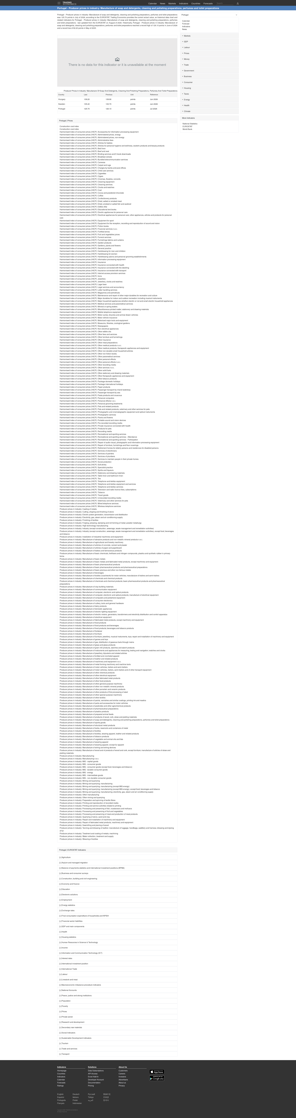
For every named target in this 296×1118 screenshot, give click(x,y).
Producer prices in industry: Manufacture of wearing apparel (84, 742)
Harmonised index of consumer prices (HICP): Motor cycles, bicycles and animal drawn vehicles (99, 315)
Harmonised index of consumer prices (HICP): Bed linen (83, 148)
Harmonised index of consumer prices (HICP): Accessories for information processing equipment (99, 131)
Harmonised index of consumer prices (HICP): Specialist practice (86, 467)
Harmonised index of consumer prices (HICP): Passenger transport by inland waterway (95, 389)
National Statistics (190, 123)
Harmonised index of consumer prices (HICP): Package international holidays (91, 384)
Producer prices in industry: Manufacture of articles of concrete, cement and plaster (93, 545)
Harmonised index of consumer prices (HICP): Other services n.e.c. (87, 367)
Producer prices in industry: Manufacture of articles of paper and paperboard (91, 547)
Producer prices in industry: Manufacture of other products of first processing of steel (94, 692)
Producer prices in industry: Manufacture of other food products (85, 681)
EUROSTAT (101, 22)
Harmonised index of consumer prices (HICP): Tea (80, 478)
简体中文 (107, 1094)
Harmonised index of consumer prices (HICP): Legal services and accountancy (92, 287)
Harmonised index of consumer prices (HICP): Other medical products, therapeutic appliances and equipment (104, 348)
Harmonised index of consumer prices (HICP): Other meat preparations (88, 342)
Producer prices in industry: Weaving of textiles (79, 839)
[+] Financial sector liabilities (70, 921)
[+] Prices (63, 1011)
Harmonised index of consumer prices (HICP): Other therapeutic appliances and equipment (97, 376)
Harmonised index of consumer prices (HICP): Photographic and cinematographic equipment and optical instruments (107, 412)
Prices (186, 53)
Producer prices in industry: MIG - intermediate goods (81, 775)
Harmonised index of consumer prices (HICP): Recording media (86, 431)
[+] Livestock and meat (68, 979)
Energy (186, 99)
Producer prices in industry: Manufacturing (77, 755)
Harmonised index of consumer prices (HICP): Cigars (81, 176)
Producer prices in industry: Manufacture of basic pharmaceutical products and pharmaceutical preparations (103, 567)
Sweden (61, 104)
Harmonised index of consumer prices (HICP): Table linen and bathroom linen (91, 475)
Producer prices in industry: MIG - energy (76, 772)
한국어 (106, 1100)
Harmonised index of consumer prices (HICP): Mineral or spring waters (88, 306)
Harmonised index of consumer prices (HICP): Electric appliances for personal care (94, 212)
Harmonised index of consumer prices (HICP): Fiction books (84, 226)
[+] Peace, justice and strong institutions (75, 995)
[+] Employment (65, 899)
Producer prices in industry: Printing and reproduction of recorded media (89, 803)
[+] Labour (63, 974)
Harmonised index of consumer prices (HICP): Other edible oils (85, 331)
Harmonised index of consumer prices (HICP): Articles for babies (86, 143)
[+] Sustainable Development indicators (75, 1038)
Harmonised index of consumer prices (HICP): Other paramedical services (90, 356)
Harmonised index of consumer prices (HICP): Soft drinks (83, 464)
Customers (123, 1070)
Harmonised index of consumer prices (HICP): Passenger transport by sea (90, 392)
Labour (186, 47)
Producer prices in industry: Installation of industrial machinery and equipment (91, 536)
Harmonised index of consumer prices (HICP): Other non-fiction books (88, 353)
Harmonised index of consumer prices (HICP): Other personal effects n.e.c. (90, 362)
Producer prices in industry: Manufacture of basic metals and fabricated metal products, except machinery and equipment (109, 561)
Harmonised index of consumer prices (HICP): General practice (85, 248)
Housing (187, 88)
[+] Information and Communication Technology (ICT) (80, 953)
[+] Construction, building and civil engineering (78, 878)
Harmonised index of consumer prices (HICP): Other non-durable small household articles (96, 351)
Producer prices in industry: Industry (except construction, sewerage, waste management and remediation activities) (107, 528)
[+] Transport (64, 1054)
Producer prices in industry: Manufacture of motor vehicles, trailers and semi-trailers (94, 667)
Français (60, 1103)
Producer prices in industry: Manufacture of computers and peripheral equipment (92, 597)
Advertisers (123, 1079)
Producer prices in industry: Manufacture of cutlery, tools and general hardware (92, 603)
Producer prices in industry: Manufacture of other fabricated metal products (90, 678)
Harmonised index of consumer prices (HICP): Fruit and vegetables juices (90, 234)
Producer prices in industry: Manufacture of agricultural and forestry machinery (91, 542)
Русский (91, 1094)
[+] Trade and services (68, 1048)
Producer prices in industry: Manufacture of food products (83, 622)
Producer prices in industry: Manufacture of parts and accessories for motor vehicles (94, 703)
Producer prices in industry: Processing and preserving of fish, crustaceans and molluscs (96, 808)
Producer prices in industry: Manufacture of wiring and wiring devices (88, 747)
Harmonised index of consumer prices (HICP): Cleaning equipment (87, 181)
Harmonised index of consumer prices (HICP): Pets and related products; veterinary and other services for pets (105, 409)
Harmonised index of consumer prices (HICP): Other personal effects (88, 359)
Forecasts (61, 1082)
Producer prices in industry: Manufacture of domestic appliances (86, 608)
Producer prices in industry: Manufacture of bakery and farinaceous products (91, 550)
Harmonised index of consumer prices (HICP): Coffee (81, 195)
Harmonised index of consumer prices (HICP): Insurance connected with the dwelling (94, 267)
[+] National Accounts (68, 990)
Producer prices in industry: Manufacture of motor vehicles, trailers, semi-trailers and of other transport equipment (105, 669)
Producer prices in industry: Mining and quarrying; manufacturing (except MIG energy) (94, 786)
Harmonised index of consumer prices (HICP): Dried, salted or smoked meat (91, 201)
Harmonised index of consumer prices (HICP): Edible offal (83, 206)
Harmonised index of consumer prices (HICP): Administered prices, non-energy (92, 137)
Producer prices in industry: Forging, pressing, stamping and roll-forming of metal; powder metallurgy (101, 523)
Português (61, 1100)
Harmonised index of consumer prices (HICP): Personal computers (87, 398)
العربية (90, 1100)
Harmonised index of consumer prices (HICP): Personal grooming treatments (91, 403)
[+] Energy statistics (67, 905)
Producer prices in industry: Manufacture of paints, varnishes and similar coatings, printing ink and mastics (103, 700)
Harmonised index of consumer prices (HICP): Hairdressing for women (88, 253)
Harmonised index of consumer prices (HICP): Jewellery (83, 278)
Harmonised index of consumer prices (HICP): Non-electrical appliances (89, 328)
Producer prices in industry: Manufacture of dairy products (83, 606)
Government (188, 70)
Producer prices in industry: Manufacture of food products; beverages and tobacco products (97, 628)
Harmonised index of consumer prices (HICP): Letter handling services (88, 290)
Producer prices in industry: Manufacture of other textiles (82, 697)
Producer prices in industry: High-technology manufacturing (84, 525)
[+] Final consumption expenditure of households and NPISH (84, 915)
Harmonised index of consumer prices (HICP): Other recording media (88, 364)
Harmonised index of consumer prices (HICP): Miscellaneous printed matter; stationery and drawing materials (104, 309)
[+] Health (63, 931)
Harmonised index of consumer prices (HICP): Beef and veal (84, 151)
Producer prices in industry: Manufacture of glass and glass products (87, 645)
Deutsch (76, 1094)
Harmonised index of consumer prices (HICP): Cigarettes (83, 173)
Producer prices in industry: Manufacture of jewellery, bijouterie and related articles (93, 653)
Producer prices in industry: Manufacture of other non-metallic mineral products (92, 686)
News (184, 29)
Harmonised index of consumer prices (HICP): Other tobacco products (88, 378)
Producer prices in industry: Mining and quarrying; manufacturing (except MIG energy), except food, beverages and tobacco (110, 789)
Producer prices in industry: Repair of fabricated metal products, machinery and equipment (96, 822)
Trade (186, 64)
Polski (75, 1100)
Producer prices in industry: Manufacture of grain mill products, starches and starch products (97, 647)
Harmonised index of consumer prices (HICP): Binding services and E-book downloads (95, 154)
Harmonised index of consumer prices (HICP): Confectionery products (88, 198)
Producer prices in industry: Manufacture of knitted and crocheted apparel (89, 656)
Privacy (122, 1085)
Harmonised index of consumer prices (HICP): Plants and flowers (86, 417)
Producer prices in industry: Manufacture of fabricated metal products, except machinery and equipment (102, 620)
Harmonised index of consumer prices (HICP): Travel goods (84, 495)
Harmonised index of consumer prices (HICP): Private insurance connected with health (95, 425)
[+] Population (65, 1000)
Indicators (186, 26)
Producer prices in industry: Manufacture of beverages (82, 572)
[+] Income (63, 947)
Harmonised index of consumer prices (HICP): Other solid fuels (85, 370)
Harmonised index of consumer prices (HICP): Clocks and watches (87, 187)
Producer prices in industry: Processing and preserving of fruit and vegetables (91, 811)
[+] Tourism (63, 1043)
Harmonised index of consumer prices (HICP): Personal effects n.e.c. (88, 400)
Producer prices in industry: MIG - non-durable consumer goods (85, 778)
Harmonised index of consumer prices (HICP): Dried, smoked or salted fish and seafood (95, 204)
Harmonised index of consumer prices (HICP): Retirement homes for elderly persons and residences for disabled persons (109, 448)
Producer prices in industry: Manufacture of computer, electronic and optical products (94, 592)
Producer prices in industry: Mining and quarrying (80, 780)
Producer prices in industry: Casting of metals (78, 509)
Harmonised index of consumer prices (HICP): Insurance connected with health (92, 265)
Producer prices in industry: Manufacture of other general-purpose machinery (91, 683)
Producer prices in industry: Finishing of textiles (79, 520)
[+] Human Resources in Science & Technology (78, 942)
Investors (122, 1076)
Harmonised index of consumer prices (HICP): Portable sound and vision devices (93, 420)
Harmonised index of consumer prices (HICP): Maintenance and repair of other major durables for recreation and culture (108, 295)
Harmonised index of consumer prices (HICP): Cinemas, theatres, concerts (90, 179)
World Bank (187, 129)
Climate (186, 111)
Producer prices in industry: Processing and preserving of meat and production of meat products (99, 814)
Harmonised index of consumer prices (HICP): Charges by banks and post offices (93, 168)
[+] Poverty (63, 1006)
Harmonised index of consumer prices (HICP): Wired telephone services (89, 503)
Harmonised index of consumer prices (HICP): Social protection (85, 461)
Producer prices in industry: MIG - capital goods (79, 761)
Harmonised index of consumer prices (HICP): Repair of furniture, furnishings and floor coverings (99, 445)
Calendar (186, 21)
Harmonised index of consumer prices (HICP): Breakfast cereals (86, 156)
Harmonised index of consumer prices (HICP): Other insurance (85, 339)
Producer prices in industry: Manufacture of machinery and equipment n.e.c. (90, 661)
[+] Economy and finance (69, 883)
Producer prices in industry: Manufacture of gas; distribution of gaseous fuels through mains (97, 642)
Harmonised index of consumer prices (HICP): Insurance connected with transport (93, 270)
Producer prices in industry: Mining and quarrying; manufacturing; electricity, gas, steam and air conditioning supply (106, 792)
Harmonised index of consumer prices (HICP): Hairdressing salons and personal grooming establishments (103, 256)
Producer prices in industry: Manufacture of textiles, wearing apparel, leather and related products (99, 733)
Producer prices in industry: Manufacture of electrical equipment (86, 617)
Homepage (61, 1070)
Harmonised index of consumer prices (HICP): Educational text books (88, 209)
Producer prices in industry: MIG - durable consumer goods (84, 769)
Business (187, 76)
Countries (61, 1073)
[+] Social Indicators (67, 1032)
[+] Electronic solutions (68, 894)
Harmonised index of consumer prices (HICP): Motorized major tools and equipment (94, 320)
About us (122, 1082)
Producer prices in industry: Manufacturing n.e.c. (79, 758)
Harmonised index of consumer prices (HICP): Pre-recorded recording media (91, 423)
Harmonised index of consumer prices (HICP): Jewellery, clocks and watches (91, 281)
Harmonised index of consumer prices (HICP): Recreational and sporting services (93, 434)
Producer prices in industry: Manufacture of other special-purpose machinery (91, 694)
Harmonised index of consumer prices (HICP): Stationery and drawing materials (92, 473)
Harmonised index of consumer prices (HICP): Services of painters (87, 453)
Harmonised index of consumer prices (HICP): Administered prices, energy (90, 134)
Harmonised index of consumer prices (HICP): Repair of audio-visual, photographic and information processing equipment (109, 442)
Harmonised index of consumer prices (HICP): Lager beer (83, 284)
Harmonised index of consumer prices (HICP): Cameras (82, 162)
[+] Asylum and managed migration (73, 862)
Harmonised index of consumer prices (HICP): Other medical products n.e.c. (91, 345)
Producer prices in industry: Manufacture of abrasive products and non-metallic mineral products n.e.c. (101, 539)
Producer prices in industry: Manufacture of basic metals (82, 559)
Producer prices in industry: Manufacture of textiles (80, 731)
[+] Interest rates (65, 958)
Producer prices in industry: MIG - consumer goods (80, 764)
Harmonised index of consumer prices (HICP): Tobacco (82, 492)
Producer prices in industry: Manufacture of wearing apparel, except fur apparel (92, 744)
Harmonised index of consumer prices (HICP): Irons (81, 276)
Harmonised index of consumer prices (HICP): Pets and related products (89, 406)
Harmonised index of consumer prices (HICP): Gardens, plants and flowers (90, 245)
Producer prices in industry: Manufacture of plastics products (84, 711)
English (60, 1094)
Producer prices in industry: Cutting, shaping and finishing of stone (87, 511)
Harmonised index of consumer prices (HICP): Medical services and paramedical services (96, 303)
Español (60, 1097)
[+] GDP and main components (71, 926)
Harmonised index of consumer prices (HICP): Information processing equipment (92, 259)
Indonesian (77, 1103)
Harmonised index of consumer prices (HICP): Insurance (83, 262)
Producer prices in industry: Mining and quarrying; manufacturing (86, 783)
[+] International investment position (73, 963)
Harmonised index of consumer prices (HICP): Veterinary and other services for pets (94, 500)
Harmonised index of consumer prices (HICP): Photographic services (88, 414)
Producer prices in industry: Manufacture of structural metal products (87, 725)
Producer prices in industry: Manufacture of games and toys (84, 639)
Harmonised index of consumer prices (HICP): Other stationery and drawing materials (94, 373)
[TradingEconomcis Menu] (59, 3)
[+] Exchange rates (66, 910)
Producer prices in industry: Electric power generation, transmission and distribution (94, 514)
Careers (122, 1073)
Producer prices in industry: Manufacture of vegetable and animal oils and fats (91, 739)
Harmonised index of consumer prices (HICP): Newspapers (84, 326)
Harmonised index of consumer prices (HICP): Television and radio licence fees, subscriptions (98, 489)
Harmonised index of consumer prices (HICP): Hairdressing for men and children (92, 251)
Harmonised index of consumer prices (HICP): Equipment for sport (87, 220)
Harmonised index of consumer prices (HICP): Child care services (86, 170)
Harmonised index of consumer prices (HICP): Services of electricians (88, 450)
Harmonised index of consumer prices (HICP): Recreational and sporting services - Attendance (98, 437)
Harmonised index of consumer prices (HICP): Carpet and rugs (85, 165)
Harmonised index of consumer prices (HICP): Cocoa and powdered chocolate (92, 192)
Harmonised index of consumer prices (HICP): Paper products (85, 387)
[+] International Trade (68, 969)
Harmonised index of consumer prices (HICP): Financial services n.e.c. (88, 229)
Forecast (185, 23)
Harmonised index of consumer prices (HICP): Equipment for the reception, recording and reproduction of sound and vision (110, 223)
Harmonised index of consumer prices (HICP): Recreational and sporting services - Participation (99, 439)
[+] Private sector (66, 1016)
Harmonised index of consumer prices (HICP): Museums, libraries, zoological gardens (95, 323)
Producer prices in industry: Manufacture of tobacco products (84, 736)
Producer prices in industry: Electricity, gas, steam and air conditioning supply (91, 517)
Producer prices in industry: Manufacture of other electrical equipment (88, 675)
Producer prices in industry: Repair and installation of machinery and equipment (92, 819)
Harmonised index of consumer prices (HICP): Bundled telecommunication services (94, 159)
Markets (186, 35)
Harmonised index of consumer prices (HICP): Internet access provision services (92, 273)
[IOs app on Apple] (156, 1071)
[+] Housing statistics (67, 937)
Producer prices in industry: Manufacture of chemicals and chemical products (91, 578)
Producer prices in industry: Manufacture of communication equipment (88, 589)
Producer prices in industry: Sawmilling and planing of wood (84, 825)
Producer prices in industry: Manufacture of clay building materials (86, 586)
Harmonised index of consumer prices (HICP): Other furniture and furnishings (91, 337)
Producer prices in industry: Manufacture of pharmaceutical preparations (89, 708)
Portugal (61, 108)
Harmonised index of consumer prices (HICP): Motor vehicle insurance (88, 317)
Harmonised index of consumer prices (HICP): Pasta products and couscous (91, 395)
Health (186, 105)
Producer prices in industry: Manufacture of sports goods (83, 722)
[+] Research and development (71, 1022)
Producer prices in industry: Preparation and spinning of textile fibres (87, 800)
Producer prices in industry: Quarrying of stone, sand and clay (85, 816)
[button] (237, 3)
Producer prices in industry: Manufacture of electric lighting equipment (88, 611)
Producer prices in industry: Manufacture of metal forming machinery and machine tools (95, 664)
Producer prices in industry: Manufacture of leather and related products (89, 658)
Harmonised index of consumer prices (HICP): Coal (81, 190)
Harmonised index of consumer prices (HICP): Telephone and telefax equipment (92, 481)
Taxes (186, 93)
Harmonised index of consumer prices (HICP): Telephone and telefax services (91, 486)
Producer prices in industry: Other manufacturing (79, 794)
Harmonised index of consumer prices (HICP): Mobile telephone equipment (90, 312)
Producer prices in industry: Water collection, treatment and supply (87, 836)
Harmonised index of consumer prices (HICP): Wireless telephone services (90, 506)
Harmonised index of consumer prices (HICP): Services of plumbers (87, 456)
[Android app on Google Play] (156, 1078)
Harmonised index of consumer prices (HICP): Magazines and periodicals (90, 292)
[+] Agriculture (65, 857)
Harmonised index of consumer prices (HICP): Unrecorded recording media (90, 498)
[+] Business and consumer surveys (73, 873)
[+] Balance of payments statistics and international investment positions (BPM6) (92, 868)
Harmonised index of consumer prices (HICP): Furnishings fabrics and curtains (92, 240)
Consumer (188, 82)
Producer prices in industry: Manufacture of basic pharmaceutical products (90, 564)
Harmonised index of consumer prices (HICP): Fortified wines (85, 231)
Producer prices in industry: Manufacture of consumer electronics (86, 600)
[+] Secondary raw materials (70, 1027)
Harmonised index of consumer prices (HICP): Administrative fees (86, 140)
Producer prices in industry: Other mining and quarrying (82, 797)
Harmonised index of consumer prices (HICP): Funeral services (85, 237)
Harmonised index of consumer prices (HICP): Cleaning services (86, 184)
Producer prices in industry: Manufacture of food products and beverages (89, 625)
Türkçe (91, 1097)
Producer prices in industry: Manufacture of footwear (81, 631)
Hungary (61, 99)
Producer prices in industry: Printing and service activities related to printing (90, 805)
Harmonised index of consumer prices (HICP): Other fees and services (88, 334)
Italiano (76, 1097)
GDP (185, 41)
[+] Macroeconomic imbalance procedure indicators (80, 984)
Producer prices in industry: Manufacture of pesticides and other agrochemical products (95, 706)
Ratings (60, 1085)
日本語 (106, 1097)
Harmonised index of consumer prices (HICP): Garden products (85, 242)
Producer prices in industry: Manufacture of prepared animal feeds (86, 714)
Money (186, 59)
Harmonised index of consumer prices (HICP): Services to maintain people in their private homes (99, 459)
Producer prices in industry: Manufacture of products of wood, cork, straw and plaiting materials (98, 717)
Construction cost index (69, 126)
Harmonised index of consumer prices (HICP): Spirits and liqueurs (87, 470)
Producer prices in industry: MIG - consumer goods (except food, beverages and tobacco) (96, 767)
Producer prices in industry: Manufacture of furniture (81, 633)
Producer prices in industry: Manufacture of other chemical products (87, 672)
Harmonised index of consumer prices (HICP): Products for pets (85, 428)
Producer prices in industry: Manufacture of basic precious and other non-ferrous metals (95, 570)
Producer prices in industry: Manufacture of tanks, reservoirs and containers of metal (94, 728)
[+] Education (64, 889)
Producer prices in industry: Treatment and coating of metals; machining (89, 833)
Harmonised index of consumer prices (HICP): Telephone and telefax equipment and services (98, 484)
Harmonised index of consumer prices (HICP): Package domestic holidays (90, 381)
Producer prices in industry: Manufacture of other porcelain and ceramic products (92, 689)
